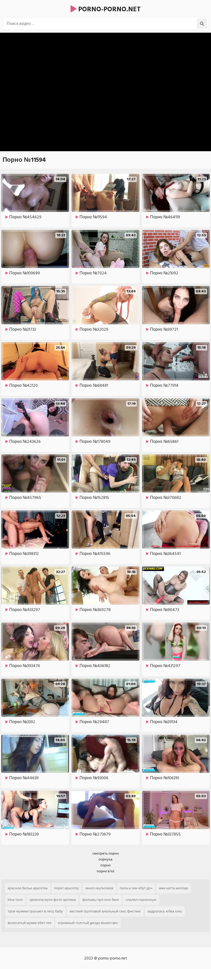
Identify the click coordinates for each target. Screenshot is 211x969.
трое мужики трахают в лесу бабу (35, 911)
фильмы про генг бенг (100, 900)
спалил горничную (141, 900)
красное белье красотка (28, 888)
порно (105, 865)
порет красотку (66, 888)
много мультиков (99, 888)
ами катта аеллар (173, 888)
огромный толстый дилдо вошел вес (88, 923)
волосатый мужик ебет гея (29, 923)
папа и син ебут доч (136, 888)
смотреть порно (105, 853)
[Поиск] (202, 24)
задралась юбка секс (164, 911)
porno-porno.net (108, 9)
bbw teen (15, 900)
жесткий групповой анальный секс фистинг (105, 911)
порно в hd (105, 871)
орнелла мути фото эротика (52, 900)
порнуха (105, 859)
